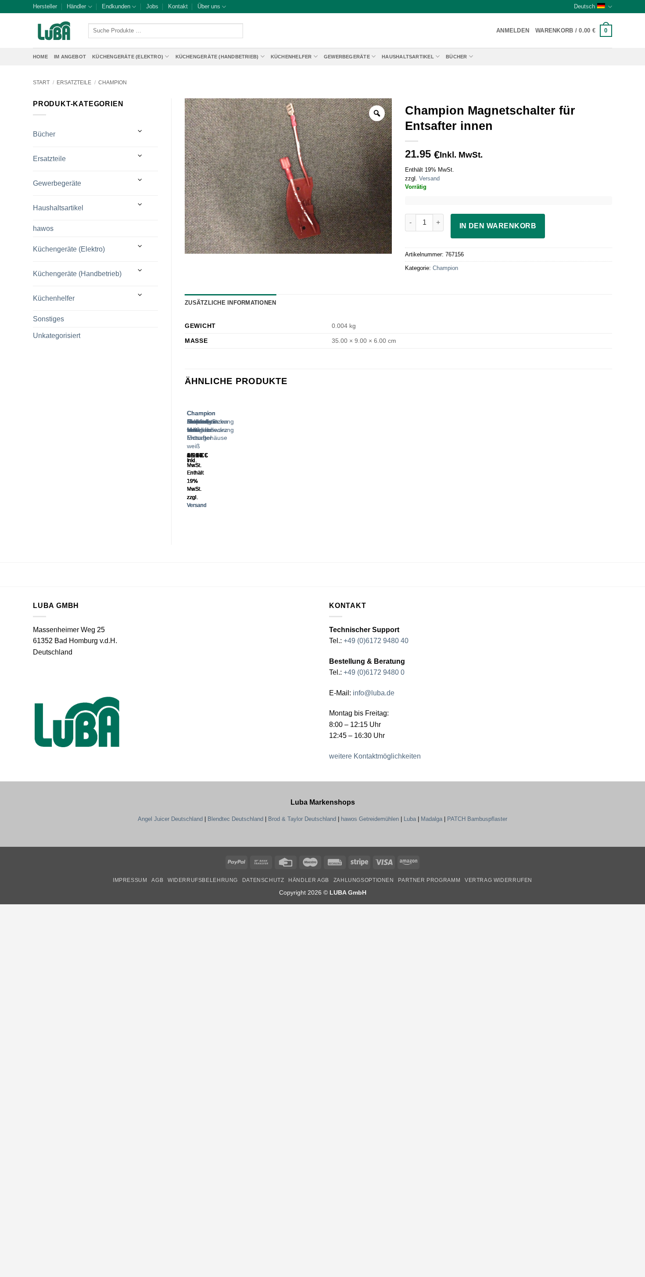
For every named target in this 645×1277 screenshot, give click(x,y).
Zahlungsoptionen (363, 880)
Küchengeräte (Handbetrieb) (217, 56)
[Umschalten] (140, 131)
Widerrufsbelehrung (203, 880)
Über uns (208, 6)
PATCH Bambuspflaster (477, 819)
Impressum (130, 880)
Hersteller (45, 6)
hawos (43, 228)
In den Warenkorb (497, 226)
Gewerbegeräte (347, 56)
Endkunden (116, 6)
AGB (157, 880)
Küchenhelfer (291, 56)
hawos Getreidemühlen (370, 819)
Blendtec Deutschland (235, 819)
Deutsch (584, 6)
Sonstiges (48, 319)
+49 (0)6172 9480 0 (374, 672)
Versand (429, 178)
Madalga (431, 819)
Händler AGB (308, 880)
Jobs (152, 6)
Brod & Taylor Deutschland (302, 819)
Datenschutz (263, 880)
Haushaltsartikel (408, 56)
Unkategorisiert (56, 335)
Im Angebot (70, 56)
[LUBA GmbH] (54, 31)
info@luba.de (372, 693)
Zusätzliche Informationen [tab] (230, 302)
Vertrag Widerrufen (498, 880)
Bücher (456, 56)
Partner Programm (429, 880)
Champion (112, 82)
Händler (76, 6)
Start (41, 82)
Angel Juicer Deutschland (170, 819)
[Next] (213, 461)
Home (40, 56)
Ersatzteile (74, 82)
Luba (410, 819)
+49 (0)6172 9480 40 (376, 640)
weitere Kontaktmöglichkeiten (375, 756)
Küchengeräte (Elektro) (127, 56)
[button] (573, 30)
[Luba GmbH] (77, 722)
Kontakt (178, 6)
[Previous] (188, 461)
